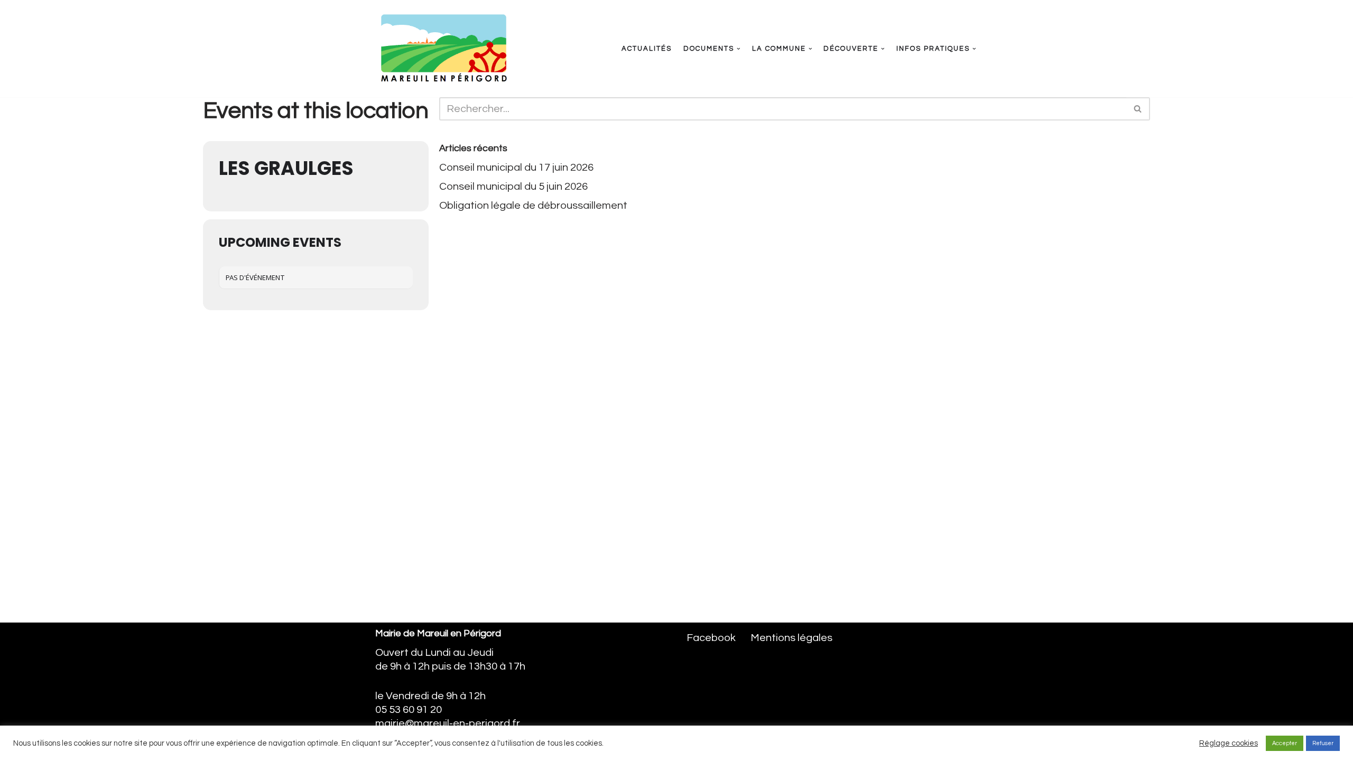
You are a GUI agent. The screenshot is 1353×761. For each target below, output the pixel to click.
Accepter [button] (1284, 743)
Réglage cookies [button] (1228, 743)
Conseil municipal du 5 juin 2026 (513, 186)
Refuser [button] (1322, 743)
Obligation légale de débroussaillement (533, 205)
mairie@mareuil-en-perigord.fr (447, 723)
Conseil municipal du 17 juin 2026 (516, 167)
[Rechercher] (1138, 108)
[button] (738, 49)
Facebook (711, 638)
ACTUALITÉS (647, 48)
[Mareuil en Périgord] (442, 49)
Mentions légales (791, 638)
